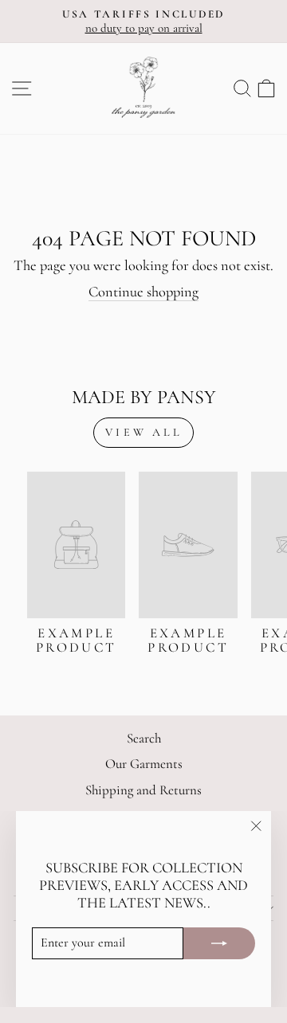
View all (143, 432)
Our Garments (144, 763)
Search (144, 738)
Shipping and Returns (143, 790)
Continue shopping (143, 291)
